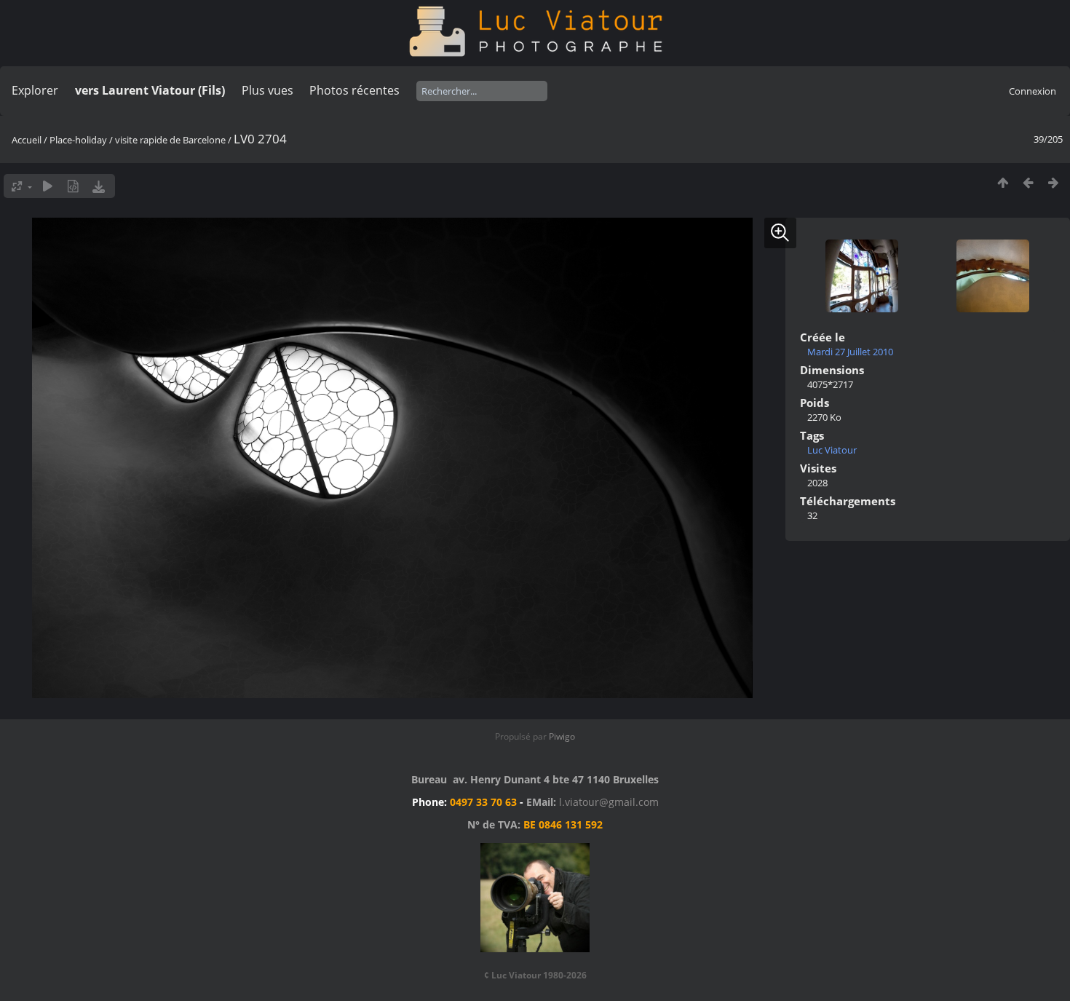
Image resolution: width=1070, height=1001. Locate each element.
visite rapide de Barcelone (170, 139)
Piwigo (562, 736)
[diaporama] (47, 186)
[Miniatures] (1002, 182)
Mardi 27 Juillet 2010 (850, 351)
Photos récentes (354, 90)
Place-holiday (78, 139)
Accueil (26, 139)
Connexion (1032, 91)
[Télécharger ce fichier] (98, 186)
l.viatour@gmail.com (609, 802)
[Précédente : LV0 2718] (1028, 182)
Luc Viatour (832, 449)
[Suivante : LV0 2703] (1053, 182)
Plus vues (267, 90)
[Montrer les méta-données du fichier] (73, 186)
